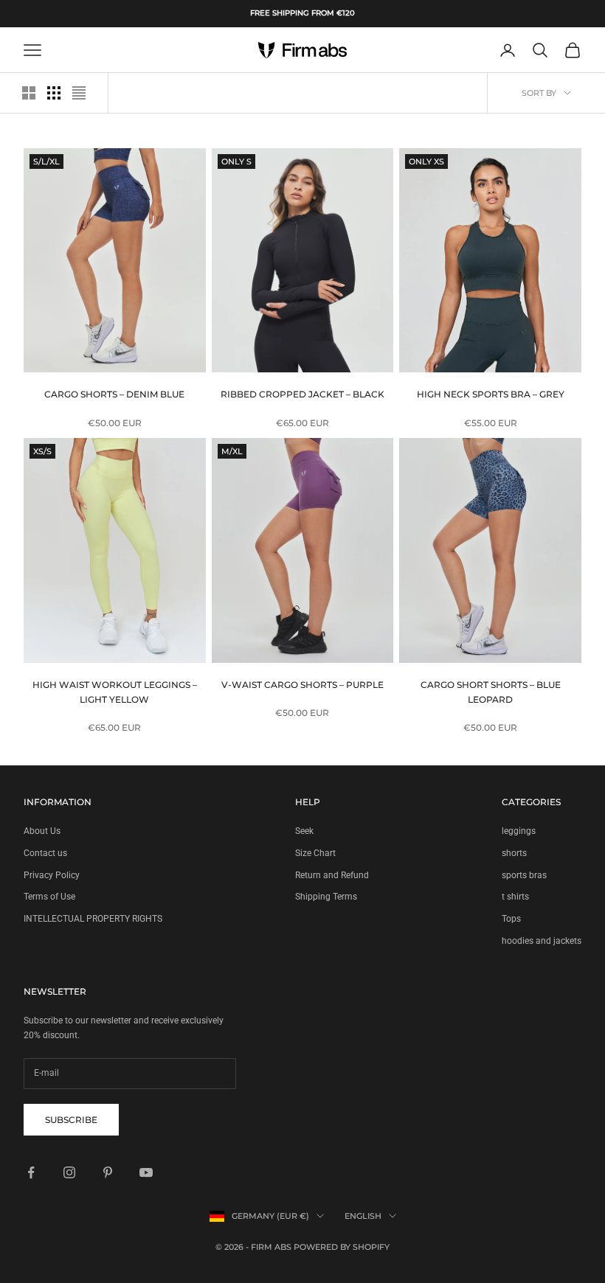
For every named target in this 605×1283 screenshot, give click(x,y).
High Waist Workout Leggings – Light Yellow (114, 692)
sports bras (524, 875)
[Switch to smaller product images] (53, 93)
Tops (511, 919)
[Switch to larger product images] (28, 93)
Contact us (45, 853)
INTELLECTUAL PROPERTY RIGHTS (93, 919)
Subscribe (71, 1119)
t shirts (515, 896)
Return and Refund (332, 875)
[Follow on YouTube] (146, 1172)
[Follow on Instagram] (69, 1172)
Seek (304, 831)
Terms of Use (49, 896)
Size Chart (315, 853)
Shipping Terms (326, 896)
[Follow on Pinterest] (107, 1172)
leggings (519, 831)
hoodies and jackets (541, 941)
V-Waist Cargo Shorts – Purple (302, 684)
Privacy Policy (52, 875)
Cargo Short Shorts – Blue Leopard (491, 692)
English (363, 1216)
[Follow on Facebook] (31, 1172)
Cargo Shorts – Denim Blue (114, 394)
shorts (514, 853)
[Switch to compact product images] (79, 93)
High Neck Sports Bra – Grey (490, 394)
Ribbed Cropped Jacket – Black (302, 394)
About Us (42, 831)
